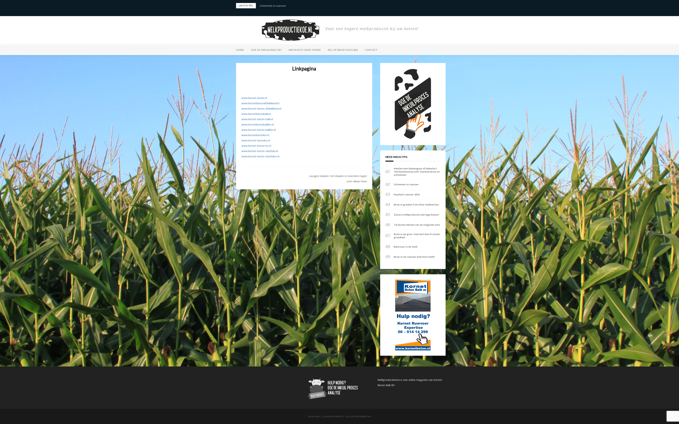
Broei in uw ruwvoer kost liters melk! (414, 256)
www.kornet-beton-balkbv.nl (258, 129)
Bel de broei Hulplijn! (343, 49)
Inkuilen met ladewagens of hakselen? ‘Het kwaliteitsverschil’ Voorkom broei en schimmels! (417, 171)
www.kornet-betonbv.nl (255, 140)
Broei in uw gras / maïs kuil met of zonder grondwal (417, 236)
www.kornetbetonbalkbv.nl (257, 124)
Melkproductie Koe (334, 35)
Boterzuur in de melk (405, 246)
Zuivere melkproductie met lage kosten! (416, 214)
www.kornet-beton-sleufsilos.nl (260, 156)
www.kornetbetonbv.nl (255, 135)
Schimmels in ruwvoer (406, 184)
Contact (371, 49)
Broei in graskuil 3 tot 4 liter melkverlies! (416, 204)
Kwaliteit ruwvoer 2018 (274, 5)
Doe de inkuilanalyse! (266, 49)
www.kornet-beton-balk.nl (257, 119)
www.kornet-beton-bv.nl (256, 145)
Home (240, 49)
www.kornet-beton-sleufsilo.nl (259, 151)
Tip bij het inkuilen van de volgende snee (417, 224)
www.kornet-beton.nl (254, 98)
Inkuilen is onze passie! (305, 49)
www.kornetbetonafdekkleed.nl (260, 103)
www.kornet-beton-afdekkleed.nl (261, 108)
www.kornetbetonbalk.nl (256, 114)
